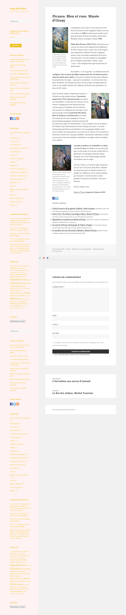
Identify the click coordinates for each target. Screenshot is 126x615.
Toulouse (17, 306)
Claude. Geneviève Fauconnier (20, 94)
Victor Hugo (24, 306)
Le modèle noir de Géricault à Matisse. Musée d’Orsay (74, 230)
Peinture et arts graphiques (19, 189)
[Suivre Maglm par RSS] (17, 118)
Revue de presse (15, 202)
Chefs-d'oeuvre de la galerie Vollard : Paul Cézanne (73, 208)
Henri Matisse (22, 286)
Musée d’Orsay (79, 192)
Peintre (19, 299)
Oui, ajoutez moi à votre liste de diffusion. (72, 355)
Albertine (13, 268)
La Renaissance (25, 288)
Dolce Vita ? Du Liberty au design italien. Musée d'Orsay (75, 214)
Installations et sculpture (18, 172)
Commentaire (58, 287)
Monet (22, 293)
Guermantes (14, 286)
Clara (11, 233)
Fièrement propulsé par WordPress (64, 410)
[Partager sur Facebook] (53, 198)
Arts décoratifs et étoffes (18, 148)
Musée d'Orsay (15, 295)
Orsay (22, 295)
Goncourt (15, 283)
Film (24, 279)
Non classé (13, 182)
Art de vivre (14, 141)
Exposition (13, 165)
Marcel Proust (15, 293)
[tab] (40, 258)
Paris (13, 298)
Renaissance (22, 301)
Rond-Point (24, 303)
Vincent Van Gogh (14, 308)
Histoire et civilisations (17, 169)
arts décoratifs (21, 270)
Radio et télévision (16, 198)
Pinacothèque (26, 299)
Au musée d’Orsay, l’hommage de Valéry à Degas (72, 225)
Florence (28, 280)
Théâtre (12, 205)
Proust (17, 301)
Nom (54, 315)
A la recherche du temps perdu (20, 132)
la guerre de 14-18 (15, 288)
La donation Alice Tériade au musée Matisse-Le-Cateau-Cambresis (19, 251)
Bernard (19, 272)
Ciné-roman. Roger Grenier (19, 70)
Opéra (12, 186)
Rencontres (13, 304)
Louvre (13, 290)
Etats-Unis (24, 276)
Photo (12, 195)
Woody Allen (21, 308)
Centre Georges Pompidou (18, 274)
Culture (18, 276)
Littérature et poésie (16, 176)
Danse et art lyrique (16, 158)
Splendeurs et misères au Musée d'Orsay (69, 219)
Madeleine (18, 290)
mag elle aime (18, 8)
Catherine (23, 272)
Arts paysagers (15, 152)
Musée (27, 293)
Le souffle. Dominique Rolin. (19, 74)
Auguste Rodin (13, 272)
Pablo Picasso (28, 295)
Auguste (28, 270)
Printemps (13, 301)
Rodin (19, 303)
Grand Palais (26, 283)
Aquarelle (23, 268)
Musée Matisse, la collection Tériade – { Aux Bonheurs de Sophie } (20, 247)
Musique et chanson (16, 179)
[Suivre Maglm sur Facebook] (11, 118)
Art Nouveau (13, 270)
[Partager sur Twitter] (57, 198)
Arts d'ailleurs (14, 145)
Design (12, 162)
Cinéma (12, 155)
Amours (18, 268)
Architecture (14, 138)
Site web (55, 333)
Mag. (69, 249)
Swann (12, 306)
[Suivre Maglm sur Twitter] (14, 118)
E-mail (12, 37)
